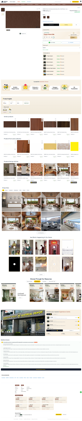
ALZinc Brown (11, 377)
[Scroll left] (2, 296)
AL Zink (43, 377)
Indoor (28, 377)
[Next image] (44, 322)
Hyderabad (55, 314)
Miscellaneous (16, 190)
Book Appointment (54, 330)
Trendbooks (37, 281)
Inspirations (23, 1)
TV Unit (28, 190)
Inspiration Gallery (23, 391)
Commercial (35, 377)
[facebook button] (20, 416)
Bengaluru (49, 314)
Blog (15, 391)
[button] (4, 2)
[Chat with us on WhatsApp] (81, 392)
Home (1, 6)
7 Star (18, 377)
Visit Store (66, 24)
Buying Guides (29, 281)
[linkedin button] (15, 416)
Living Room (10, 190)
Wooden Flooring (29, 388)
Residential (39, 377)
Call (21, 414)
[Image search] (70, 1)
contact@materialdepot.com (28, 414)
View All (20, 297)
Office (20, 190)
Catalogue (44, 281)
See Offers (74, 37)
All (3, 190)
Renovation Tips (52, 281)
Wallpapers (22, 388)
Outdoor (24, 190)
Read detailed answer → (6, 366)
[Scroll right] (80, 296)
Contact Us (16, 388)
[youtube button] (19, 416)
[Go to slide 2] (3, 14)
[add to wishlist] (39, 9)
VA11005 (7, 377)
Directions (58, 65)
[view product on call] (76, 25)
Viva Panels (3, 377)
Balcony (6, 190)
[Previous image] (2, 322)
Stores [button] (19, 1)
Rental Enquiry (64, 414)
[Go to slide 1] (3, 9)
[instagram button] (16, 416)
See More (41, 274)
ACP (4, 6)
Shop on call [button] (76, 1)
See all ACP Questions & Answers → (41, 369)
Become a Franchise (58, 414)
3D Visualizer (29, 1)
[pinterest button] (21, 416)
